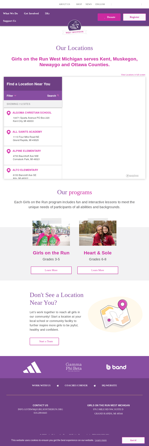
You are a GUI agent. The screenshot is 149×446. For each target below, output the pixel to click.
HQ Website (109, 385)
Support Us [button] (9, 20)
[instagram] (115, 4)
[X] (124, 4)
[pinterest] (133, 4)
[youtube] (129, 4)
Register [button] (134, 17)
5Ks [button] (47, 13)
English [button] (100, 4)
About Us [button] (65, 4)
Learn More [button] (51, 270)
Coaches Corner (76, 385)
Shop (79, 4)
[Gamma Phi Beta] (74, 367)
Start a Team (46, 341)
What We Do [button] (10, 13)
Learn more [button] (101, 440)
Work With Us (41, 385)
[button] (145, 4)
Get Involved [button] (31, 13)
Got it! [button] (133, 440)
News (89, 4)
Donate (110, 17)
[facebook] (138, 4)
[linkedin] (119, 4)
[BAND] (116, 367)
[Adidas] (32, 367)
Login (3, 4)
